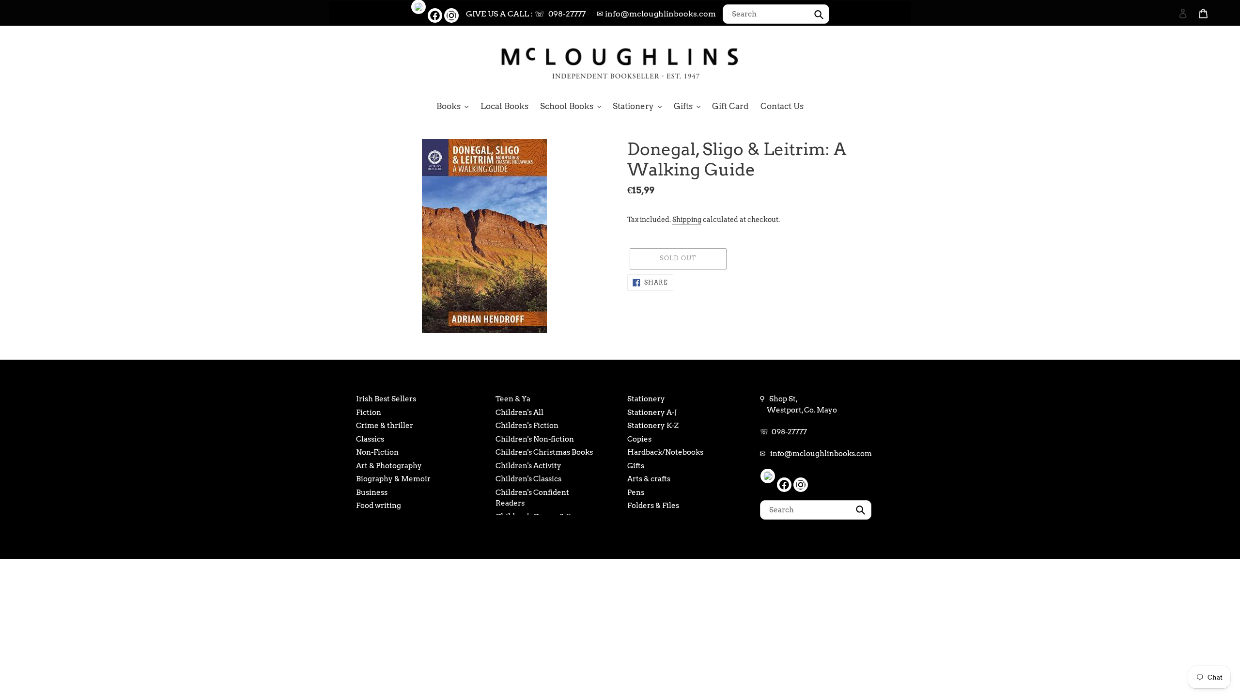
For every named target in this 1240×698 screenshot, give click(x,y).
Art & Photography (389, 465)
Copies (639, 439)
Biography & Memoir (393, 479)
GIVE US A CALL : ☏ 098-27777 (526, 13)
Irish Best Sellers (386, 399)
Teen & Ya (513, 399)
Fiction (368, 412)
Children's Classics (528, 479)
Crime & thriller (384, 425)
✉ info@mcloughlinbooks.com (656, 13)
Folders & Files (653, 505)
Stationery (646, 399)
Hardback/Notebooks (665, 452)
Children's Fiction (527, 425)
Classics (370, 439)
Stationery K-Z (653, 425)
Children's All (519, 412)
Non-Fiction (377, 452)
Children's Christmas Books (544, 452)
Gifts (635, 465)
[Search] (1170, 61)
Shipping (686, 219)
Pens (635, 492)
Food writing (378, 505)
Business (372, 492)
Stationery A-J (652, 412)
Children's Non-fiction (535, 439)
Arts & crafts (648, 479)
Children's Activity (528, 465)
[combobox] (776, 14)
